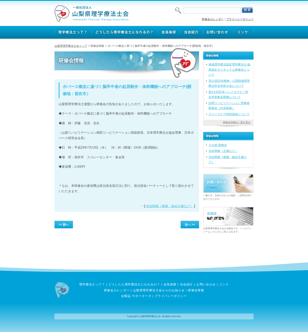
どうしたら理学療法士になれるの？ (134, 284)
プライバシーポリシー (240, 19)
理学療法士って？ (92, 284)
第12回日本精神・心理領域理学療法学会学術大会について (229, 83)
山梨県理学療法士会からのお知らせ (159, 290)
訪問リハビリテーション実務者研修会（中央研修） (229, 105)
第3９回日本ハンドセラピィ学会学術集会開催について (228, 94)
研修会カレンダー (213, 19)
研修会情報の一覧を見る (237, 122)
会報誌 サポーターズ (136, 296)
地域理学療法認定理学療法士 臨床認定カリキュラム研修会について (229, 69)
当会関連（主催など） (223, 151)
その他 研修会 (217, 145)
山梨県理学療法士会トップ (70, 45)
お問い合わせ (206, 284)
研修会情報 (196, 290)
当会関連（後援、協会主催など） (169, 206)
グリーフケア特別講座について (229, 114)
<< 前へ (64, 224)
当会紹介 (186, 284)
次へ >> (190, 224)
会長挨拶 (170, 284)
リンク (224, 284)
